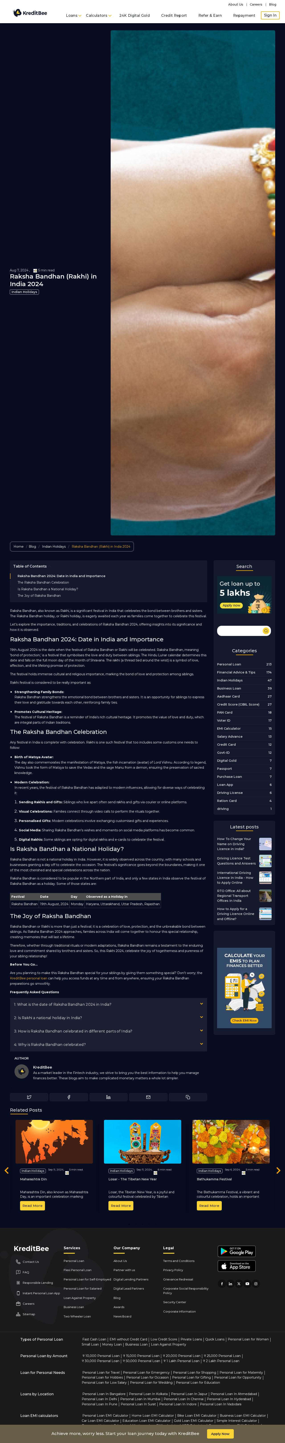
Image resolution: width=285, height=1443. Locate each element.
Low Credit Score (164, 1339)
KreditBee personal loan (28, 978)
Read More (32, 1206)
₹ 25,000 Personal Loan (222, 1356)
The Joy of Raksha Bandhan (39, 596)
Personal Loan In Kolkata (148, 1394)
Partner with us (124, 1270)
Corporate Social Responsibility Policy (185, 1291)
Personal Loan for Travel (101, 1373)
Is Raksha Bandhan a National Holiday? (48, 589)
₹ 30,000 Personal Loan (100, 1361)
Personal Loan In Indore (178, 1404)
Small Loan (90, 1344)
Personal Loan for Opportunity (237, 1377)
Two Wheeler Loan (77, 1316)
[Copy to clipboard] (188, 1097)
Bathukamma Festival (214, 1179)
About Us (235, 4)
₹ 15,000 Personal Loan (141, 1356)
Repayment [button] (244, 15)
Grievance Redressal (178, 1279)
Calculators (97, 15)
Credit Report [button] (174, 15)
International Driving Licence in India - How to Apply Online (235, 878)
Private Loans (191, 1339)
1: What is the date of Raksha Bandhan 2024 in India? (62, 1004)
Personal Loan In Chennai (184, 1399)
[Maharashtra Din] (54, 1142)
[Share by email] (148, 1097)
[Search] (244, 630)
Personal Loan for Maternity (241, 1373)
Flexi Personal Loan (78, 1270)
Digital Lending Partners (131, 1279)
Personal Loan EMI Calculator (105, 1416)
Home (19, 547)
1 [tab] (129, 1224)
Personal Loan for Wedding (151, 1383)
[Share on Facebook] (69, 1097)
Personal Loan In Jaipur (189, 1394)
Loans (72, 15)
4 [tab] (149, 1224)
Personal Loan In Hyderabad (229, 1399)
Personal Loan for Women (248, 1339)
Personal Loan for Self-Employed (87, 1279)
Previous (6, 1171)
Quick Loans (214, 1339)
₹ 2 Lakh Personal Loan (221, 1361)
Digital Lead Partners (129, 1288)
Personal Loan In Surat (138, 1404)
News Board (122, 1316)
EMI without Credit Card (128, 1339)
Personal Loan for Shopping (194, 1373)
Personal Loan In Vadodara (220, 1404)
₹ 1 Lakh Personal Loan (181, 1361)
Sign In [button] (270, 15)
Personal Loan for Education (198, 1383)
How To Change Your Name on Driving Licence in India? (234, 844)
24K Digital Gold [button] (134, 15)
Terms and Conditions (178, 1261)
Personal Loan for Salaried (83, 1288)
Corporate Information (179, 1311)
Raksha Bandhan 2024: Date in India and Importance (61, 576)
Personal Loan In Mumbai (140, 1399)
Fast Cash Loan (94, 1339)
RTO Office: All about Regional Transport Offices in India (234, 896)
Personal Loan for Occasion (147, 1377)
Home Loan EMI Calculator (153, 1416)
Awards (119, 1307)
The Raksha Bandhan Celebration (43, 582)
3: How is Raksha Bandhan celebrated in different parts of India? (73, 1031)
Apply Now (220, 1434)
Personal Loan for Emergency (146, 1373)
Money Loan (112, 1344)
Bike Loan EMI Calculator (196, 1416)
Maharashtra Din (33, 1179)
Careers (256, 4)
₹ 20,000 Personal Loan (181, 1356)
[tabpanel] (54, 1167)
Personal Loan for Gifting (191, 1377)
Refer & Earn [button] (210, 15)
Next (278, 1171)
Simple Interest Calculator (237, 1421)
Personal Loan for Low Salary (104, 1383)
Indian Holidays (24, 292)
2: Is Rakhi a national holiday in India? (48, 1018)
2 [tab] (136, 1224)
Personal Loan (74, 1261)
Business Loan (74, 1307)
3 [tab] (142, 1224)
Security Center (174, 1302)
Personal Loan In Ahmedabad (234, 1394)
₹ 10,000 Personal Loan (101, 1356)
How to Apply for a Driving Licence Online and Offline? (235, 914)
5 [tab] (156, 1224)
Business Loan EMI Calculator (243, 1416)
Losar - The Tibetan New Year (132, 1179)
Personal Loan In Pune (99, 1404)
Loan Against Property (80, 1298)
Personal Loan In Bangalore (104, 1394)
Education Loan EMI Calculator (146, 1421)
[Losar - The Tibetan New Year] (142, 1142)
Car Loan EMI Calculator (100, 1421)
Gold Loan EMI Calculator (193, 1421)
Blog (272, 4)
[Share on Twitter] (29, 1097)
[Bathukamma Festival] (231, 1142)
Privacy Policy (173, 1270)
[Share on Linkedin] (109, 1097)
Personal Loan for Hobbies (102, 1377)
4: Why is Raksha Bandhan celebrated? (50, 1045)
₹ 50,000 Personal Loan (141, 1361)
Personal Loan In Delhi (99, 1399)
